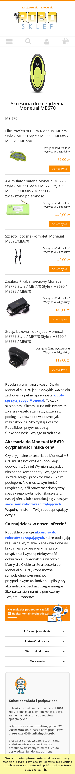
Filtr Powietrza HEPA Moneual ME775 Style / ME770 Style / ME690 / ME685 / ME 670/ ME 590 (36, 135)
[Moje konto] (47, 41)
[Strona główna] (38, 20)
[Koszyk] (65, 41)
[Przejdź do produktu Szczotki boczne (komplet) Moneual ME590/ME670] (18, 257)
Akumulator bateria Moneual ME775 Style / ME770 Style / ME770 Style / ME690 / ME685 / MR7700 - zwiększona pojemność (35, 188)
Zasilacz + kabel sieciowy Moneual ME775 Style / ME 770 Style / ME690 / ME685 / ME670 (36, 286)
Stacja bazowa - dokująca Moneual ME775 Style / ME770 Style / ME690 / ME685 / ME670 (35, 336)
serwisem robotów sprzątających (33, 504)
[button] (9, 41)
